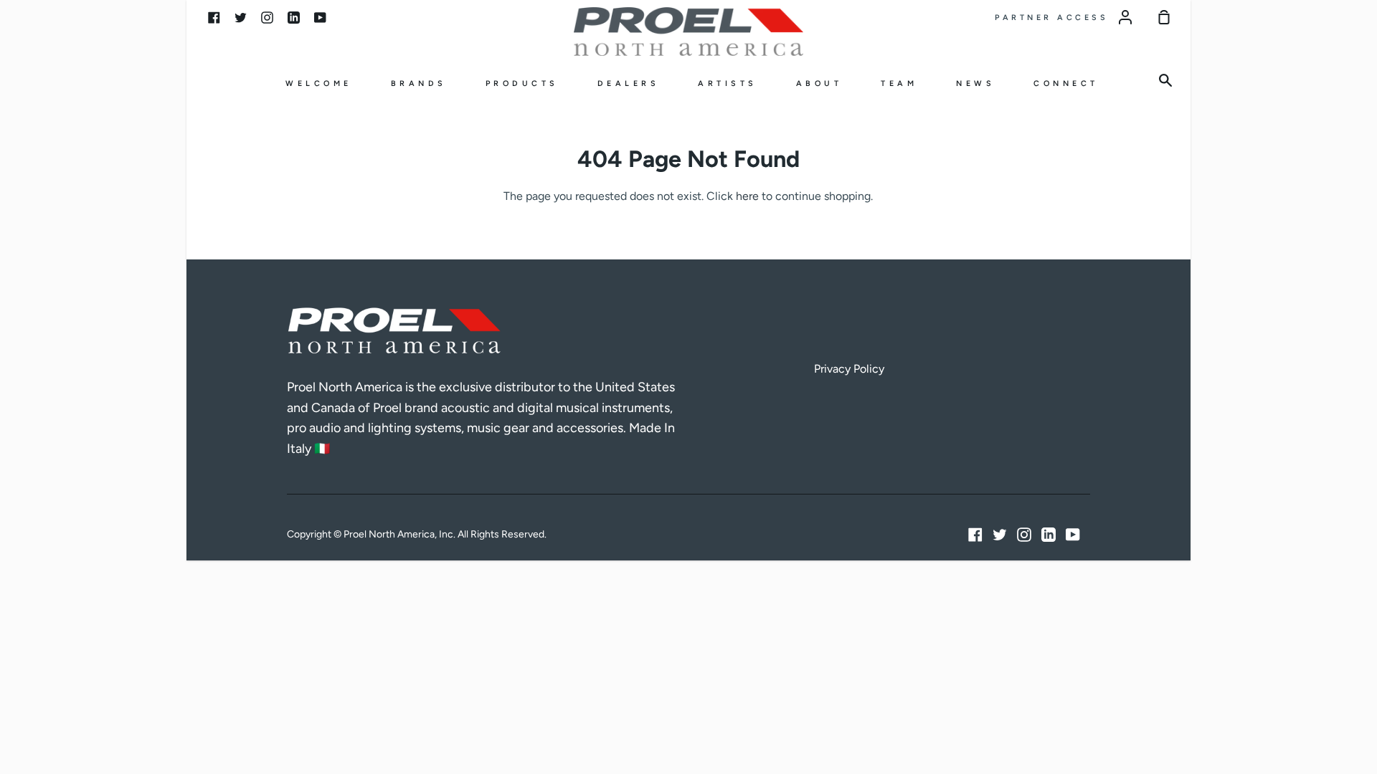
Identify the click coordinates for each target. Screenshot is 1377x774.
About (819, 83)
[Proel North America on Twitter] (1000, 534)
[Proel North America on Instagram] (1024, 534)
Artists (727, 83)
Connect (1066, 83)
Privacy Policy (849, 369)
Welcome (318, 83)
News (975, 83)
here (747, 196)
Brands (419, 83)
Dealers (628, 83)
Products (522, 83)
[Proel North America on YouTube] (1073, 534)
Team (899, 83)
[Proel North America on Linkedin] (1048, 534)
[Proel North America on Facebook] (975, 534)
